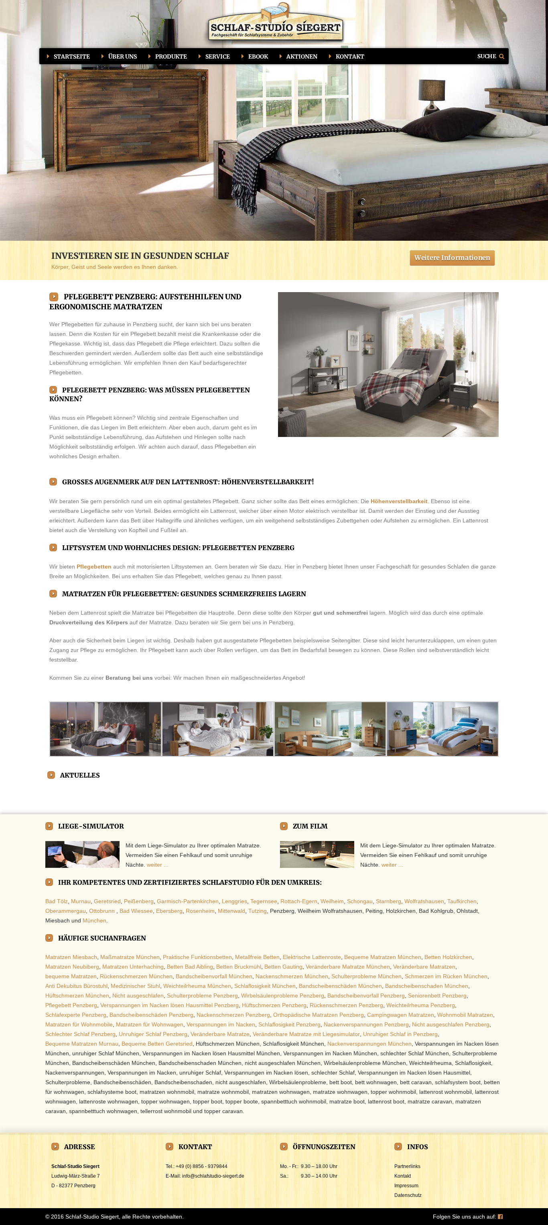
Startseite (72, 56)
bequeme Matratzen (71, 976)
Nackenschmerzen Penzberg (233, 1015)
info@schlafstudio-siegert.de (213, 1176)
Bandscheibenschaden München (426, 986)
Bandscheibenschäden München (340, 986)
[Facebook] (500, 1216)
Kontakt (350, 56)
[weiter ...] (82, 854)
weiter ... (157, 864)
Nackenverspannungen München (369, 1043)
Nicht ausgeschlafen (138, 995)
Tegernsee (263, 901)
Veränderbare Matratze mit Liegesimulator (306, 1034)
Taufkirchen (462, 901)
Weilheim (332, 901)
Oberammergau (65, 911)
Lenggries (234, 901)
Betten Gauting (283, 966)
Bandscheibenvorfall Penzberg (366, 995)
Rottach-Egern (298, 901)
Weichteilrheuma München (197, 986)
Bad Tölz (56, 901)
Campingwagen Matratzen (400, 1015)
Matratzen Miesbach (71, 957)
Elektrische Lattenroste (312, 957)
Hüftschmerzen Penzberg (274, 1005)
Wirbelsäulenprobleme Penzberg (282, 995)
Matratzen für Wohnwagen (149, 1024)
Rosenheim (200, 911)
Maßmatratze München (130, 957)
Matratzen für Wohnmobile (79, 1024)
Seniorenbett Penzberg (437, 995)
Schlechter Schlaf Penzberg (80, 1034)
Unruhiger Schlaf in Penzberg (400, 1034)
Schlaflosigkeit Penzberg (289, 1024)
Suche (487, 56)
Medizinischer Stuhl (135, 986)
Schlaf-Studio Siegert (92, 1216)
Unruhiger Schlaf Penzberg (153, 1034)
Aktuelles (80, 775)
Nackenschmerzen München (292, 976)
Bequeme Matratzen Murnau (81, 1043)
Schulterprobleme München (366, 976)
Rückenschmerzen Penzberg (346, 1005)
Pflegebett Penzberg (71, 1005)
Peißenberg (139, 901)
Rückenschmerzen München (136, 976)
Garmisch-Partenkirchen (188, 901)
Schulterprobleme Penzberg (202, 995)
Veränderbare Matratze (220, 1034)
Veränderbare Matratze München (348, 966)
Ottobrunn (102, 911)
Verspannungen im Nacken (221, 1024)
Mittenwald (231, 911)
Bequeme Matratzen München (382, 957)
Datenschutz (408, 1195)
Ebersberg (169, 911)
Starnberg (388, 901)
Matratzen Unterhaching (133, 966)
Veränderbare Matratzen (424, 966)
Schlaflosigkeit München (265, 986)
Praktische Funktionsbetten (197, 957)
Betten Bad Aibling (190, 966)
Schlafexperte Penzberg (75, 1015)
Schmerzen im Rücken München (446, 976)
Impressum (406, 1185)
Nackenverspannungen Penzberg (366, 1024)
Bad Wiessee (136, 911)
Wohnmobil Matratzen (465, 1015)
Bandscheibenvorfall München (214, 976)
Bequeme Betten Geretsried (157, 1043)
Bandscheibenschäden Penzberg (151, 1015)
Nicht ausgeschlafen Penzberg (450, 1024)
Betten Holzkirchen (448, 957)
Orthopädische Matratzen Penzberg (318, 1015)
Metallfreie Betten (257, 957)
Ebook (258, 56)
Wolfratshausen (424, 901)
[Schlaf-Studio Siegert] (274, 24)
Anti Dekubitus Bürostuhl (76, 986)
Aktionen (301, 56)
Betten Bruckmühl (238, 966)
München (94, 920)
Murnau (81, 901)
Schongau (360, 901)
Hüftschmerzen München (77, 995)
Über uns (122, 56)
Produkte (171, 56)
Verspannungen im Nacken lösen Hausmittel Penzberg (169, 1005)
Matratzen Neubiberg (72, 966)
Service (217, 56)
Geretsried (107, 901)
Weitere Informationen (452, 257)
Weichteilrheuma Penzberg (420, 1005)
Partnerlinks (407, 1166)
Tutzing (257, 911)
